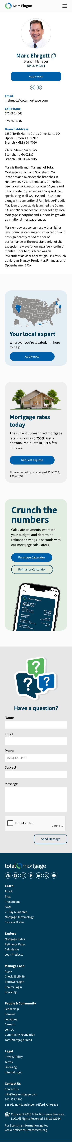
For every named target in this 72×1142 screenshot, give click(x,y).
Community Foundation (20, 1034)
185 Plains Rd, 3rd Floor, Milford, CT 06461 (31, 1104)
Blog (8, 896)
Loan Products (14, 954)
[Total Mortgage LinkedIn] (39, 875)
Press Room (12, 901)
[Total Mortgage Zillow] (8, 875)
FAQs (8, 907)
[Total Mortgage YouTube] (54, 875)
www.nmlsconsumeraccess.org (26, 1130)
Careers (10, 1024)
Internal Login (13, 1072)
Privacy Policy (14, 1057)
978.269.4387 (13, 121)
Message (11, 783)
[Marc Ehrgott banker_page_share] (32, 87)
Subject (10, 767)
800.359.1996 (13, 1099)
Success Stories (14, 922)
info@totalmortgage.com (21, 1094)
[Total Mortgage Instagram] (23, 875)
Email (9, 734)
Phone (10, 750)
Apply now (36, 76)
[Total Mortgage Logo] (25, 866)
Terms (9, 1062)
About (8, 891)
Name (9, 717)
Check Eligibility (15, 976)
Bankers (10, 1014)
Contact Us (12, 1089)
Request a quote (32, 460)
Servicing (11, 992)
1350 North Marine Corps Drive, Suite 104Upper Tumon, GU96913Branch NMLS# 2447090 (33, 138)
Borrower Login (14, 982)
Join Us (9, 1029)
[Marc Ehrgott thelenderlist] (39, 87)
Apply (8, 971)
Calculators (12, 949)
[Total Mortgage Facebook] (31, 875)
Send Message (50, 839)
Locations (11, 1019)
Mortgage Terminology (19, 917)
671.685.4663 (13, 113)
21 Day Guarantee (16, 912)
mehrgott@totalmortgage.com (26, 101)
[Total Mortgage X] (46, 875)
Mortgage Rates (15, 939)
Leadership (12, 1009)
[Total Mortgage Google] (15, 875)
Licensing (11, 1067)
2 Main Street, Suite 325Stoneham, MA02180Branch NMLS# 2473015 (21, 154)
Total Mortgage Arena (18, 1040)
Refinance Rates (15, 944)
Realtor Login (13, 987)
